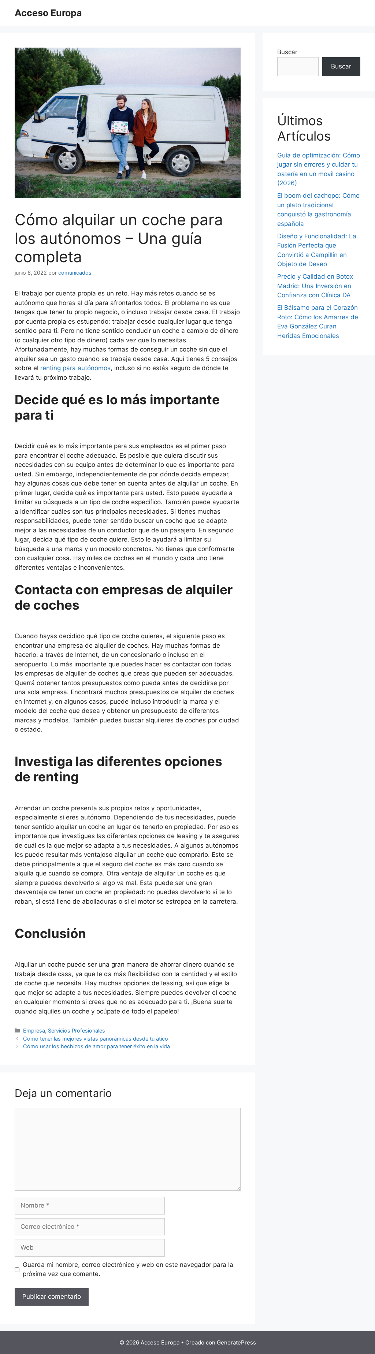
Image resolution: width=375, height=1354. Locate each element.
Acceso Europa (48, 12)
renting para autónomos (75, 368)
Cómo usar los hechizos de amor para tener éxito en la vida (96, 1046)
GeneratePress (236, 1342)
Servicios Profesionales (76, 1030)
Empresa (34, 1030)
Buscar (287, 52)
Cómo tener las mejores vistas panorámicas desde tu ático (95, 1038)
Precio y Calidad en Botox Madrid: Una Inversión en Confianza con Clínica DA (315, 286)
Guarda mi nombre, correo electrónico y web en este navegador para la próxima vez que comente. (128, 1269)
